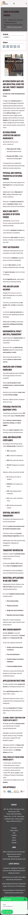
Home (5, 20)
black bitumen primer (14, 293)
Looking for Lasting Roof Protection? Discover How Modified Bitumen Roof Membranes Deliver (14, 870)
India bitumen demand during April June (14, 859)
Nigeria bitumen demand (14, 854)
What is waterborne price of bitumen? (14, 852)
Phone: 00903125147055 (14, 821)
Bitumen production (14, 856)
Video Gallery (14, 830)
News (14, 837)
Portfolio (14, 828)
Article (14, 840)
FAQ (14, 833)
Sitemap (14, 842)
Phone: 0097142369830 (14, 814)
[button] (14, 4)
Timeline (14, 835)
